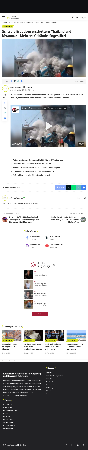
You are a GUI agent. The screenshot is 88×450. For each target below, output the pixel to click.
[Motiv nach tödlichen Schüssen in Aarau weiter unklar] (54, 335)
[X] (54, 238)
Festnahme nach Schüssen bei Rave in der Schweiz (32, 164)
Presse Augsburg (15, 87)
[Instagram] (85, 198)
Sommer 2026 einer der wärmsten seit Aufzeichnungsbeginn (36, 167)
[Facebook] (82, 198)
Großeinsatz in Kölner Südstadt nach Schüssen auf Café (34, 171)
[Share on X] (14, 81)
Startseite (4, 22)
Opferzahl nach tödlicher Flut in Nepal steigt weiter (32, 175)
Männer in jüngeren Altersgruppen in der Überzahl (10, 346)
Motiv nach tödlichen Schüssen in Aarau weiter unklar (53, 346)
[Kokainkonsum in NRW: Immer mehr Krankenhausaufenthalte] (33, 335)
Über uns (50, 368)
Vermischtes (7, 26)
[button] (4, 17)
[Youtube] (54, 245)
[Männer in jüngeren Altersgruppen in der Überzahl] (11, 335)
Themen (8, 400)
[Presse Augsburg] (12, 17)
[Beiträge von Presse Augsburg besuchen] (5, 198)
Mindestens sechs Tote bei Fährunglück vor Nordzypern (75, 346)
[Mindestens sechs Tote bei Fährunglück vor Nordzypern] (76, 335)
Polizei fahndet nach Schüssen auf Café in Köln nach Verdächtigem (38, 160)
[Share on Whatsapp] (73, 187)
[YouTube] (77, 445)
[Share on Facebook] (11, 81)
